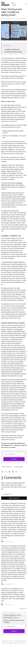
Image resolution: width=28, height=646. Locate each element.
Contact (10, 641)
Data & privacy (5, 641)
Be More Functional (6, 466)
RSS (14, 641)
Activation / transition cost (12, 49)
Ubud (25, 643)
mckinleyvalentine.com (21, 641)
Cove (26, 608)
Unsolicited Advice (18, 466)
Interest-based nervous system (13, 51)
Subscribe (14, 459)
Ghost (21, 643)
